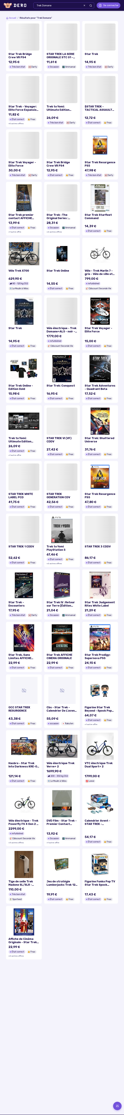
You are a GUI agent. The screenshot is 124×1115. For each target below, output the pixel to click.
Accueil (12, 18)
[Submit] (90, 6)
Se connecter (111, 5)
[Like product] (35, 28)
